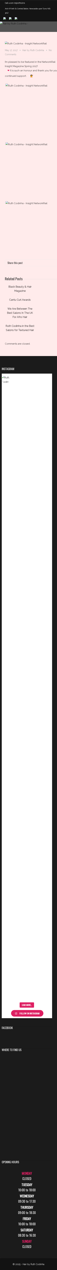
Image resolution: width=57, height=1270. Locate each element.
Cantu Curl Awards (20, 299)
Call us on (9, 3)
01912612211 (19, 3)
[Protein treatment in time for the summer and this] (9, 443)
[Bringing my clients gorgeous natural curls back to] (27, 449)
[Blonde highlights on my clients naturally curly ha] (44, 739)
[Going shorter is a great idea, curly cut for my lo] (44, 907)
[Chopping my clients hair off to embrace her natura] (9, 570)
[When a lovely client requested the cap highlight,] (44, 452)
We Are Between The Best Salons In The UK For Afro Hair (20, 313)
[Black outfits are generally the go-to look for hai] (9, 770)
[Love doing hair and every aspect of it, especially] (27, 602)
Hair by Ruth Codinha (33, 50)
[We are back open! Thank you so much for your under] (44, 593)
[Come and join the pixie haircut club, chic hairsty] (27, 909)
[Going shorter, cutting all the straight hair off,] (27, 746)
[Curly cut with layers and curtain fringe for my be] (9, 926)
